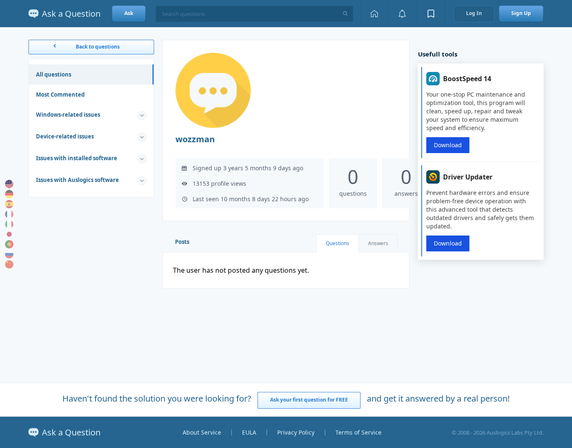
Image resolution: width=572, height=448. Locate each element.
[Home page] (374, 13)
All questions (53, 74)
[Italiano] (9, 224)
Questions (337, 243)
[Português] (9, 244)
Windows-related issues (68, 114)
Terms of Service (358, 432)
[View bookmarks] (431, 13)
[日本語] (9, 234)
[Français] (9, 214)
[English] (9, 184)
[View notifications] (402, 13)
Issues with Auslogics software (77, 180)
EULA (249, 432)
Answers (378, 243)
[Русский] (9, 254)
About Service (202, 432)
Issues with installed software (76, 158)
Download (448, 145)
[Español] (9, 204)
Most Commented (60, 94)
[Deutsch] (9, 194)
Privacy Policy (295, 432)
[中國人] (9, 264)
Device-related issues (65, 136)
